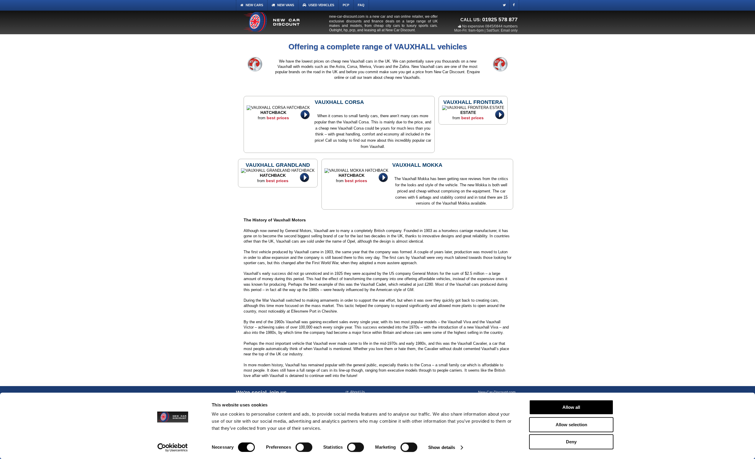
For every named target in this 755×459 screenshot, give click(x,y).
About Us (357, 392)
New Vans (285, 5)
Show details (441, 447)
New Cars (254, 5)
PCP (346, 5)
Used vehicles (321, 5)
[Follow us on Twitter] (505, 5)
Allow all (571, 407)
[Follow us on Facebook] (515, 5)
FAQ (361, 5)
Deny (571, 441)
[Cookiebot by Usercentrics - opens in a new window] (172, 447)
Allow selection (571, 424)
